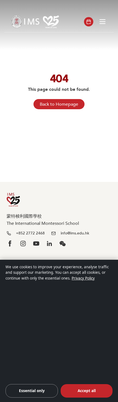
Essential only (32, 390)
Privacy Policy (83, 278)
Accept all (87, 390)
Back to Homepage (59, 104)
